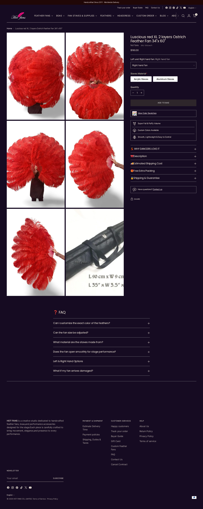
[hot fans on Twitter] (181, 7)
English (191, 8)
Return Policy (146, 431)
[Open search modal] (183, 16)
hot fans (134, 45)
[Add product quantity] (141, 92)
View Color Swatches (147, 113)
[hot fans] (18, 16)
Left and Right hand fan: (150, 59)
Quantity (134, 87)
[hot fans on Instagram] (170, 7)
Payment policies (91, 434)
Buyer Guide (117, 436)
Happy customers (120, 426)
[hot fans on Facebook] (166, 7)
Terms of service (147, 441)
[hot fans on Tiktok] (177, 7)
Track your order (119, 431)
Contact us (157, 189)
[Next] (178, 16)
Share (137, 199)
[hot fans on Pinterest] (173, 7)
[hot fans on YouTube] (184, 7)
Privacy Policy (146, 436)
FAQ (113, 454)
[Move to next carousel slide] (194, 391)
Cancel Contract (119, 464)
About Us (144, 426)
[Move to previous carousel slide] (187, 392)
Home (9, 28)
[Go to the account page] (189, 16)
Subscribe (58, 478)
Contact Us (116, 459)
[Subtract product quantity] (133, 92)
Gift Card (115, 441)
